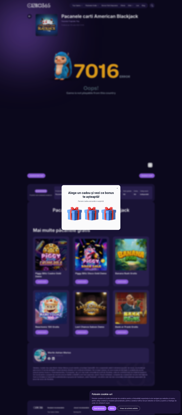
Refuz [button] (112, 408)
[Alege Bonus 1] (74, 213)
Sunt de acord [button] (99, 408)
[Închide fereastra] (117, 188)
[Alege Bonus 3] (108, 213)
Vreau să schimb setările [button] (129, 408)
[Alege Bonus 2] (91, 213)
